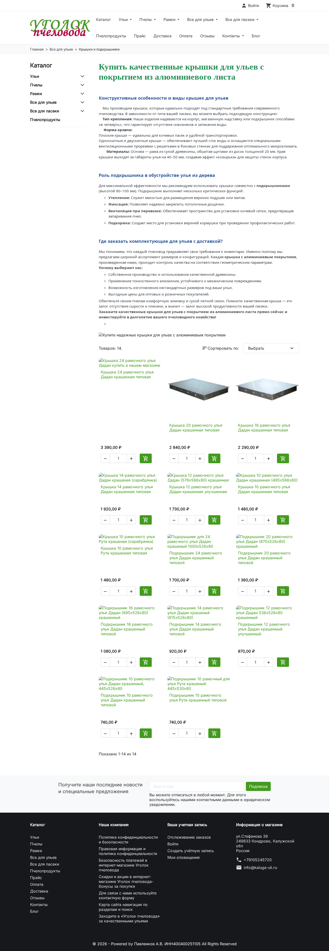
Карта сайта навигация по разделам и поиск (123, 907)
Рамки (170, 19)
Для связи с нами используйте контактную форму (128, 895)
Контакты (231, 35)
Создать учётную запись (190, 850)
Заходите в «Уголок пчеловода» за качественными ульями (129, 918)
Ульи (124, 19)
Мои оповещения (183, 857)
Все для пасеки (240, 19)
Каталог (103, 19)
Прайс (140, 35)
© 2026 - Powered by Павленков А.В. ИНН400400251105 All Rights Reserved (164, 943)
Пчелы (146, 19)
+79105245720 (258, 859)
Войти (172, 844)
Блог (256, 35)
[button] (250, 5)
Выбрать (271, 348)
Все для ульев (201, 19)
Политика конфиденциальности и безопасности (128, 839)
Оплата (185, 35)
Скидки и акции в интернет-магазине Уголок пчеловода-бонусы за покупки (126, 881)
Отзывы (207, 35)
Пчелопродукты (111, 35)
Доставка (162, 35)
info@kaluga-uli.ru (260, 867)
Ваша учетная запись (187, 824)
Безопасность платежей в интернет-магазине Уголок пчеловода (124, 865)
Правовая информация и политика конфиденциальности (128, 851)
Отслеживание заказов (189, 837)
